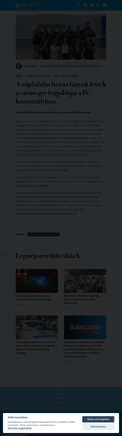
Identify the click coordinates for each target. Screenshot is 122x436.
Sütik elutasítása (98, 426)
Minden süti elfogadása (98, 419)
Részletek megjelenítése (20, 428)
